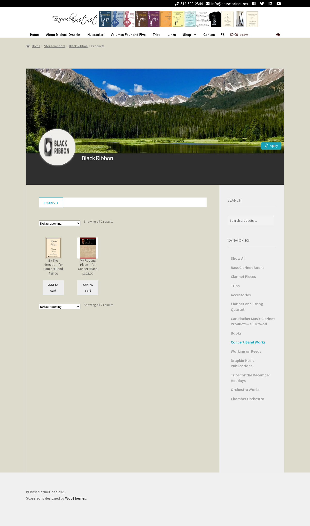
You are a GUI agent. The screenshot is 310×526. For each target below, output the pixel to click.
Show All (238, 258)
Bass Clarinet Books (247, 267)
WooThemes (75, 498)
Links (172, 35)
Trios (156, 35)
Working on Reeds (246, 351)
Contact (209, 35)
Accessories (241, 294)
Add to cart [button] (53, 288)
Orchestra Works (245, 389)
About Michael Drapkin (63, 35)
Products (51, 202)
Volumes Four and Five (128, 35)
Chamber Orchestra (247, 398)
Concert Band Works (248, 342)
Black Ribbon (78, 46)
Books (236, 333)
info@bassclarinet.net (229, 3)
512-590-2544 (191, 3)
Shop (187, 35)
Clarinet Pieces (243, 276)
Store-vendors (54, 46)
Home (34, 35)
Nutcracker (95, 35)
